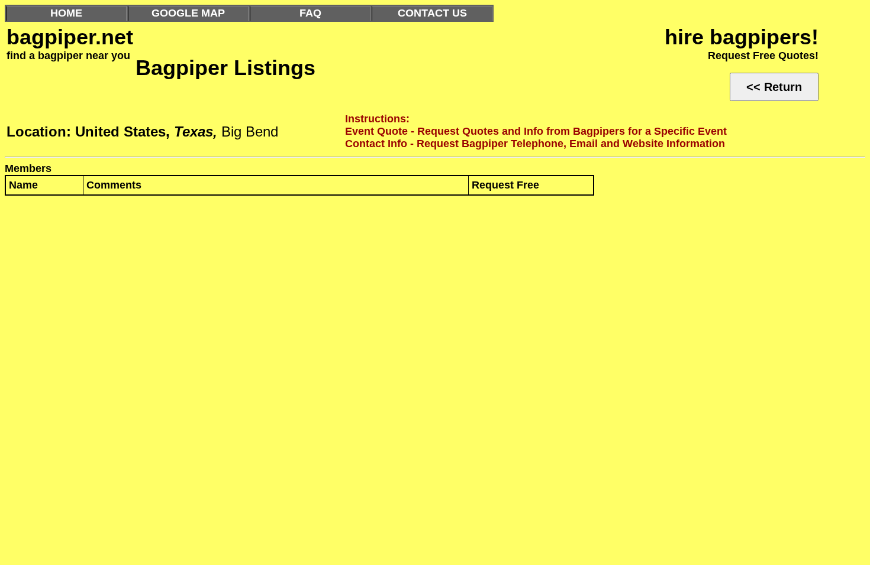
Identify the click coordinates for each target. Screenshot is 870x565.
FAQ (310, 13)
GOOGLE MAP (188, 13)
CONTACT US (432, 13)
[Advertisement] (360, 291)
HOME (66, 13)
